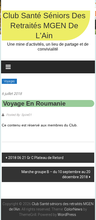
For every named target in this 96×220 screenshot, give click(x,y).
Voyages (9, 81)
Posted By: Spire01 (18, 115)
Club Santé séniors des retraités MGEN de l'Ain (44, 25)
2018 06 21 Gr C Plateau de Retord (35, 158)
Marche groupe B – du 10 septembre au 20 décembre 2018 (56, 174)
